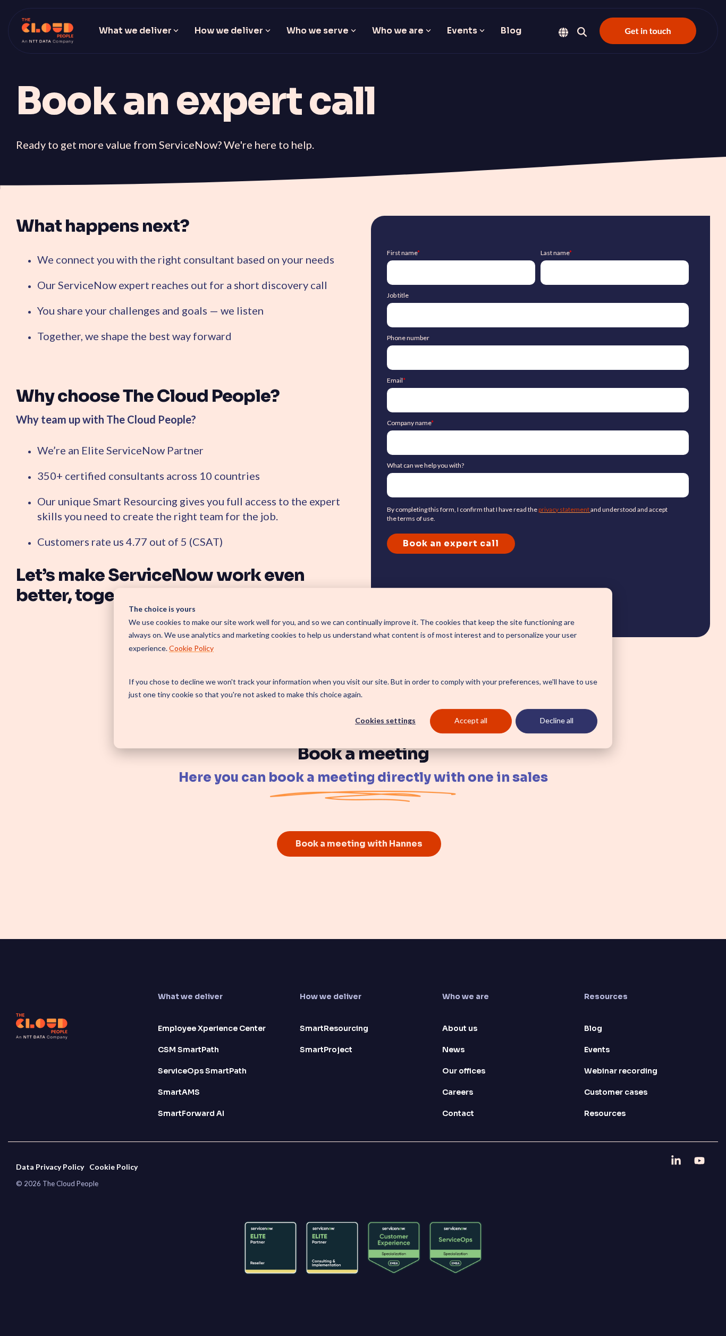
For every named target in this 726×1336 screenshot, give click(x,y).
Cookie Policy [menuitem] (113, 1166)
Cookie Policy (191, 648)
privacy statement (564, 509)
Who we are (398, 30)
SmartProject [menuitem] (326, 1049)
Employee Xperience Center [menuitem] (212, 1028)
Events (462, 30)
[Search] (582, 32)
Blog (511, 30)
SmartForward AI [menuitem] (191, 1113)
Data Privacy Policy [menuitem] (50, 1166)
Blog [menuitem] (593, 1028)
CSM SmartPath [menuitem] (188, 1049)
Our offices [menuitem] (463, 1071)
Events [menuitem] (597, 1049)
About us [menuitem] (459, 1028)
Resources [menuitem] (605, 1113)
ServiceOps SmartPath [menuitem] (202, 1071)
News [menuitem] (453, 1049)
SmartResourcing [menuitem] (334, 1028)
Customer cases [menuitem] (615, 1092)
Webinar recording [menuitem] (620, 1071)
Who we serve (317, 30)
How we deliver (229, 30)
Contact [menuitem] (458, 1113)
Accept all (470, 720)
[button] (677, 1160)
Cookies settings (385, 720)
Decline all (556, 720)
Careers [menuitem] (457, 1092)
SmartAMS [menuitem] (179, 1092)
